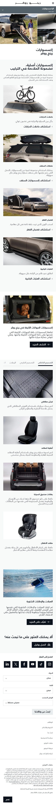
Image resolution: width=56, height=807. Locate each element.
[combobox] (28, 678)
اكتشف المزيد (39, 344)
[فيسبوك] (24, 664)
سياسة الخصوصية (47, 738)
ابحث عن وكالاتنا (42, 712)
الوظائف (50, 722)
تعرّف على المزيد (37, 622)
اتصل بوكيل (40, 645)
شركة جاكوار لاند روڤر (46, 754)
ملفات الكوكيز (48, 743)
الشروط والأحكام (47, 728)
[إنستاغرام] (49, 664)
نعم (8, 799)
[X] (15, 664)
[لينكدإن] (7, 664)
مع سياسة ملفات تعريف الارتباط (43, 785)
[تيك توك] (41, 664)
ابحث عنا (50, 733)
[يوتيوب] (32, 664)
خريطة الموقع (48, 748)
